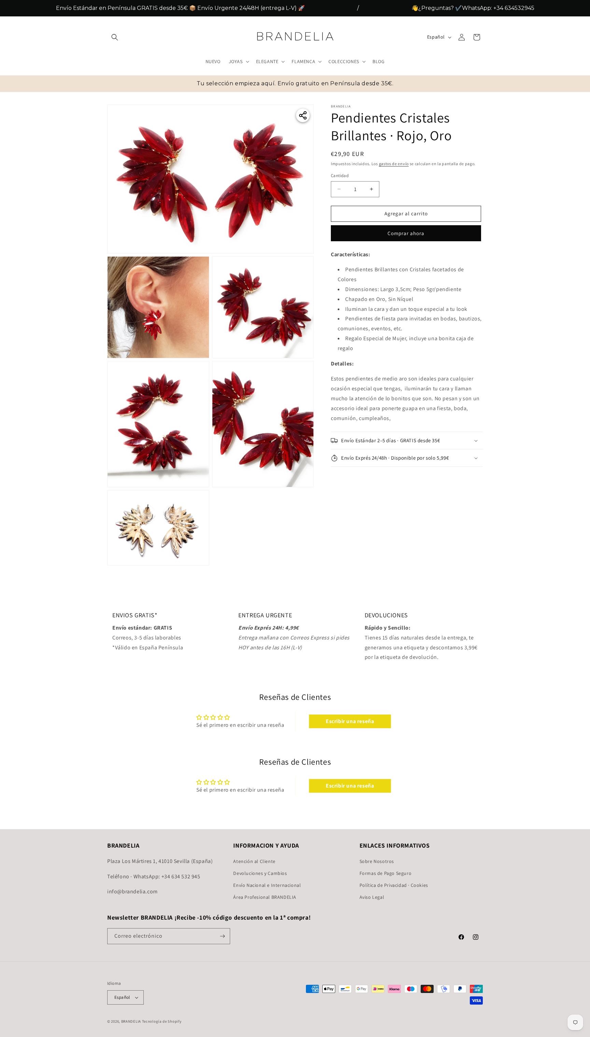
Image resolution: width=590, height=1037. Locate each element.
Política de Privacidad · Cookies (394, 885)
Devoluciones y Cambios (260, 873)
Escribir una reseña (350, 721)
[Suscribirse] (222, 936)
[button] (114, 37)
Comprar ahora (406, 233)
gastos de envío (394, 163)
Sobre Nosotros (377, 861)
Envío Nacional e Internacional (267, 885)
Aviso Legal (372, 897)
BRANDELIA (131, 1021)
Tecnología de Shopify (162, 1021)
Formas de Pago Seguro (386, 873)
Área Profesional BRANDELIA (264, 897)
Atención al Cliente (254, 861)
